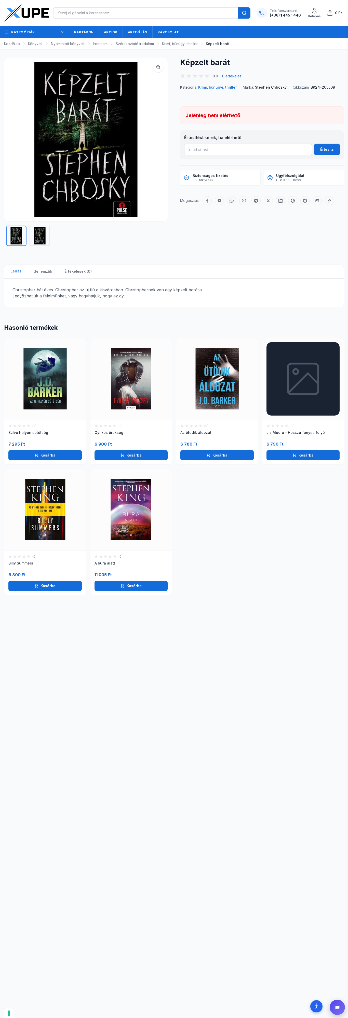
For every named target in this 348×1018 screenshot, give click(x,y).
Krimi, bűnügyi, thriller (180, 44)
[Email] (317, 200)
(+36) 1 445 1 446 (285, 15)
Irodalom (100, 44)
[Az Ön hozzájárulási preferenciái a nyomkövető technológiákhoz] (9, 1013)
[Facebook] (207, 200)
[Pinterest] (292, 200)
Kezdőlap (12, 44)
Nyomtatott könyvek (68, 44)
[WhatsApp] (231, 200)
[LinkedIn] (280, 200)
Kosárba (48, 455)
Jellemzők (43, 271)
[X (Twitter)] (268, 200)
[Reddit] (305, 200)
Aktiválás (137, 32)
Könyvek (35, 44)
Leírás (16, 271)
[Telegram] (256, 200)
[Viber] (243, 200)
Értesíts (327, 149)
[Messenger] (219, 200)
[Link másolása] (329, 200)
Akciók (110, 32)
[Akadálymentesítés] (316, 1006)
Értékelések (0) (78, 271)
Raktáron (83, 32)
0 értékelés (232, 76)
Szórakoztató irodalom (135, 44)
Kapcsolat (168, 32)
